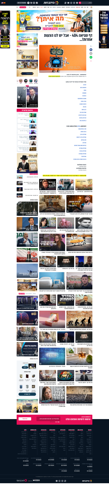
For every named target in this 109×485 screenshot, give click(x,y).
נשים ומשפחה (33, 429)
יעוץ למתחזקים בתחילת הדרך (36, 458)
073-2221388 (64, 460)
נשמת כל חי (24, 450)
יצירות (64, 448)
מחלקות (45, 7)
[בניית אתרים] (36, 480)
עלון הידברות (89, 435)
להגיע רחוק (72, 444)
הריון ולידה (34, 444)
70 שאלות (63, 7)
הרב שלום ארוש (43, 448)
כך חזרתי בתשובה (71, 446)
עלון (51, 7)
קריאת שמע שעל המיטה (80, 145)
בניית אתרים (30, 480)
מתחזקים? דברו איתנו (22, 3)
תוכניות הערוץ (71, 429)
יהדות (84, 84)
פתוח (73, 439)
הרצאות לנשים (33, 446)
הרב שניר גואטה (43, 441)
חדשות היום (81, 435)
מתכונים (34, 433)
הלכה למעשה (72, 437)
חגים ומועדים (80, 450)
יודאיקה (54, 452)
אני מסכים (54, 422)
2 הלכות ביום (89, 439)
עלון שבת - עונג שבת (63, 458)
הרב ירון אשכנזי (43, 442)
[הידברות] (51, 3)
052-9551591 (64, 465)
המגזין (82, 433)
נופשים (90, 444)
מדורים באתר (80, 429)
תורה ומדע (83, 101)
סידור (78, 126)
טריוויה (64, 444)
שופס (48, 7)
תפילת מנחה (24, 433)
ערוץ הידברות (89, 433)
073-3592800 (51, 460)
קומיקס (64, 442)
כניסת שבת (81, 129)
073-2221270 (26, 465)
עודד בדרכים (72, 431)
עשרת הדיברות (52, 437)
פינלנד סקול (53, 439)
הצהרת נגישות (88, 452)
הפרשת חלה (34, 448)
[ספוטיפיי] (28, 3)
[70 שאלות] (31, 3)
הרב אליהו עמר (43, 452)
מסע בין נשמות (71, 442)
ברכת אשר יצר (23, 452)
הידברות (89, 429)
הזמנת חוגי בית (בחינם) (37, 463)
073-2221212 (77, 460)
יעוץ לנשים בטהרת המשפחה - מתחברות (86, 464)
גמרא (54, 435)
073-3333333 (89, 471)
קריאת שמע (24, 442)
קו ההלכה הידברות (76, 463)
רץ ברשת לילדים (62, 433)
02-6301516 (89, 467)
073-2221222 (89, 460)
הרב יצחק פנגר (43, 437)
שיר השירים (24, 448)
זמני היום (54, 7)
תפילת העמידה (82, 153)
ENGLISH (34, 7)
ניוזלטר (90, 437)
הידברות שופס (88, 448)
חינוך (54, 442)
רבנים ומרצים (43, 429)
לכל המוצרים (27, 394)
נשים (85, 90)
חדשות (82, 7)
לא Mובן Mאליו (71, 433)
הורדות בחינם (82, 117)
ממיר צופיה (90, 469)
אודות (90, 453)
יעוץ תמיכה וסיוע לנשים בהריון (61, 463)
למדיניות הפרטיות (52, 422)
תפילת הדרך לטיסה (81, 137)
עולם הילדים (68, 7)
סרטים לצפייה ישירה (61, 437)
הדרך (81, 134)
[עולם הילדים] (37, 3)
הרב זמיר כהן (73, 7)
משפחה (81, 441)
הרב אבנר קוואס (43, 450)
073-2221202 (64, 471)
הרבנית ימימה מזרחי (32, 439)
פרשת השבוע (83, 104)
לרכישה (25, 367)
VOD (87, 7)
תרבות (84, 106)
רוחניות (84, 95)
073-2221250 (77, 471)
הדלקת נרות (34, 437)
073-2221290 (38, 465)
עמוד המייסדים (88, 450)
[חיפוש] (80, 3)
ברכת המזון (24, 439)
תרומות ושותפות (88, 446)
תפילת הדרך (24, 446)
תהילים (25, 444)
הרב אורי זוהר (44, 446)
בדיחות (64, 435)
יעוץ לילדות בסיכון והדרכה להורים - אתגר (23, 459)
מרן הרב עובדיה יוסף (42, 433)
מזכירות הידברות (89, 458)
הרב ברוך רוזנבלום (43, 444)
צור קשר (38, 7)
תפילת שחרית (82, 148)
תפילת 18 (83, 156)
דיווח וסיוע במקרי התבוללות (49, 463)
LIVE (29, 7)
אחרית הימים (53, 446)
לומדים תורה (53, 431)
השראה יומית (72, 448)
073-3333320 (26, 461)
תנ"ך (54, 433)
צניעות (35, 441)
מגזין (85, 7)
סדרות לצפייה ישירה (61, 439)
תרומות (41, 7)
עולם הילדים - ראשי (61, 431)
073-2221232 (38, 460)
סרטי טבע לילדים (62, 446)
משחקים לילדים (62, 441)
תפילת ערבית (83, 151)
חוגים (64, 450)
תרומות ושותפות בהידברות (75, 458)
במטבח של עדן (71, 435)
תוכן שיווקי (81, 452)
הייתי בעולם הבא (71, 450)
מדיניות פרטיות (88, 431)
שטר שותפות (78, 7)
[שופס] (34, 3)
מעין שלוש (83, 140)
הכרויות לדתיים (82, 115)
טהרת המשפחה (33, 435)
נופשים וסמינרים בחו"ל (63, 469)
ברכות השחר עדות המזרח (79, 159)
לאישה (35, 431)
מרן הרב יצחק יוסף (43, 435)
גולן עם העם (72, 441)
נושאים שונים (52, 429)
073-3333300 (77, 465)
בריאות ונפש (53, 444)
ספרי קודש (53, 450)
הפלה (35, 442)
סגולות (54, 441)
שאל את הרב (59, 7)
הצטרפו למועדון (22, 7)
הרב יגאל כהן (44, 439)
